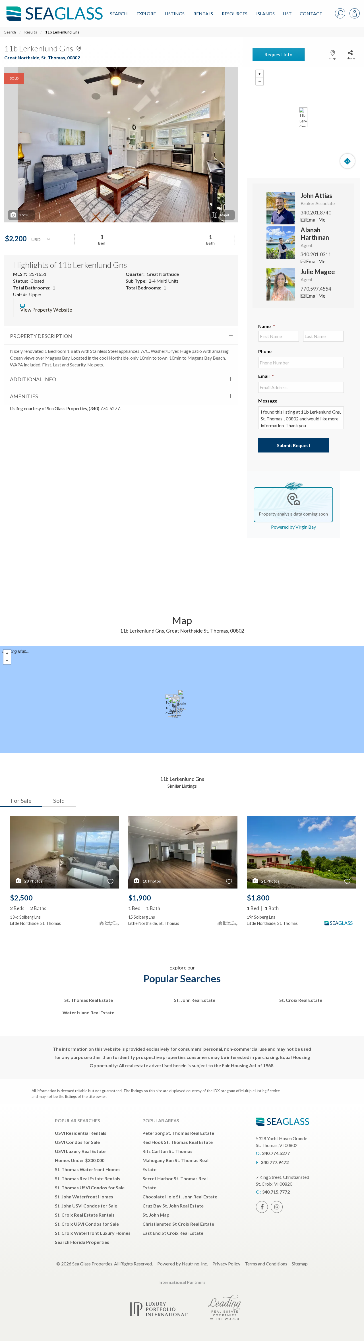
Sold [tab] (59, 800)
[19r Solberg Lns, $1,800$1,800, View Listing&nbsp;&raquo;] (176, 708)
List (287, 13)
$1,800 (258, 897)
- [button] (259, 81)
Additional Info (33, 379)
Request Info (278, 54)
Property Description (41, 336)
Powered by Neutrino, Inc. (182, 1263)
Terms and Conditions (266, 1263)
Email (266, 376)
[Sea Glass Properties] (53, 9)
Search (119, 13)
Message (267, 400)
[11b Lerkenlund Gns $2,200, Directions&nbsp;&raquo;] (303, 117)
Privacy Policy (226, 1263)
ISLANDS (265, 13)
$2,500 (21, 897)
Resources (234, 13)
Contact (311, 13)
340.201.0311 (316, 254)
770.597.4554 (316, 289)
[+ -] (303, 117)
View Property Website (46, 310)
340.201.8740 (316, 213)
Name (266, 326)
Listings (175, 13)
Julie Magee (318, 272)
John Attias (316, 195)
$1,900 (139, 897)
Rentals (203, 13)
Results (30, 32)
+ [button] (259, 74)
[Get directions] (347, 161)
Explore (146, 13)
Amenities (24, 396)
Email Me (315, 220)
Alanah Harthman (315, 233)
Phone (265, 351)
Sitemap (300, 1263)
